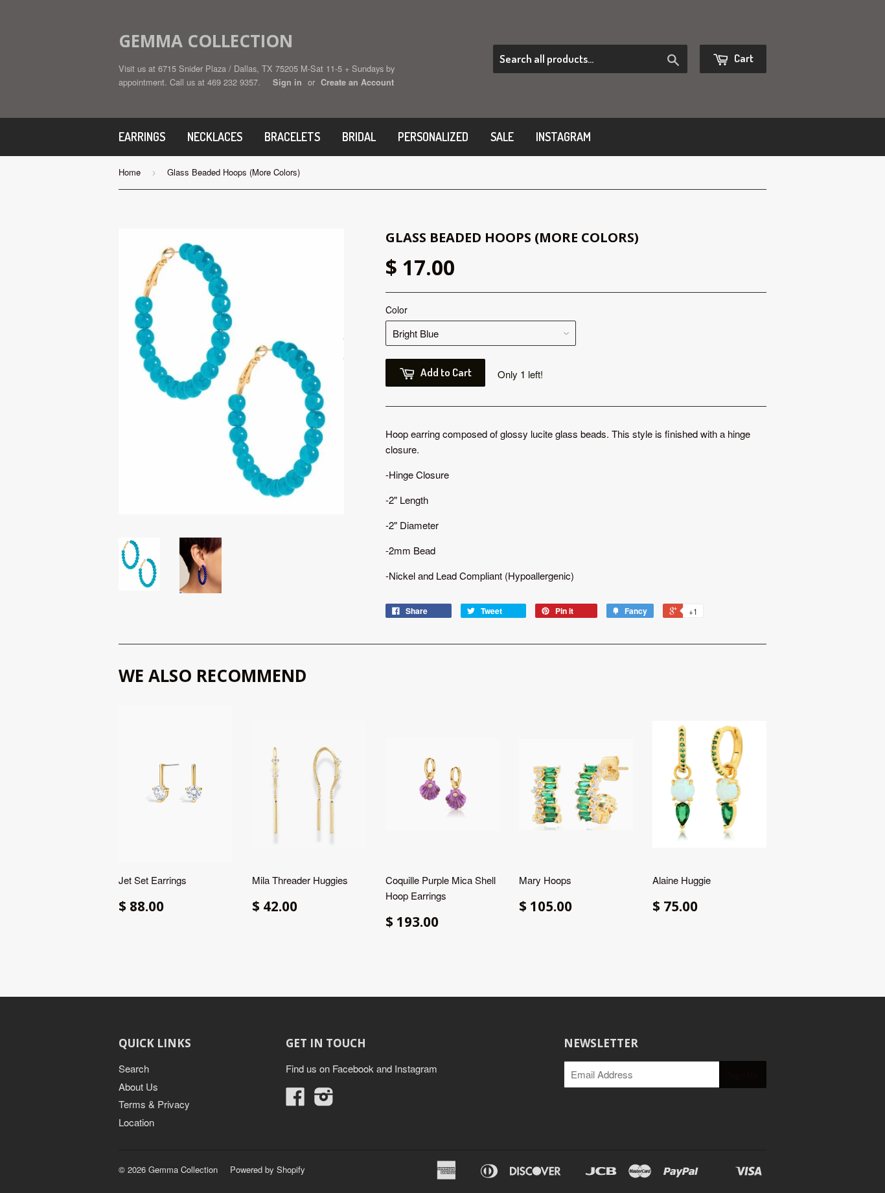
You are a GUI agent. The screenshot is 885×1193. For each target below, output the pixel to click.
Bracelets (292, 137)
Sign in (287, 82)
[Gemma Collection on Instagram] (324, 1100)
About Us (138, 1086)
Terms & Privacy (154, 1104)
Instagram (563, 137)
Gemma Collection (206, 40)
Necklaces (214, 137)
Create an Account (357, 82)
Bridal (359, 137)
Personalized (433, 137)
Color (396, 309)
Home (130, 172)
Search (134, 1068)
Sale (502, 137)
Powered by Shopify (267, 1169)
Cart (742, 58)
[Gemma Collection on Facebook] (295, 1100)
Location (136, 1122)
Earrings (142, 137)
